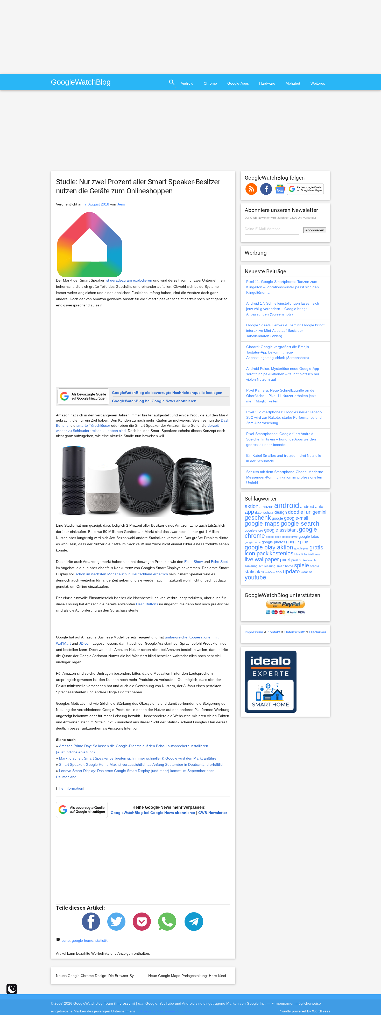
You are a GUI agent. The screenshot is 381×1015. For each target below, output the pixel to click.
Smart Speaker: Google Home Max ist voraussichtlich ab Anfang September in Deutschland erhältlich (141, 764)
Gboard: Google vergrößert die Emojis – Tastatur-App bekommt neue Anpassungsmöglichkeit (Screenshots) (279, 352)
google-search (300, 523)
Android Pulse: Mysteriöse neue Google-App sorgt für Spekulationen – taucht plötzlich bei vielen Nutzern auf (282, 373)
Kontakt (273, 632)
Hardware (267, 83)
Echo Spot (219, 562)
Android (187, 83)
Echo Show (193, 562)
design (280, 512)
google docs (273, 536)
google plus (301, 548)
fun (308, 512)
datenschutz (264, 512)
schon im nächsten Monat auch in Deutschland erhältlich (121, 574)
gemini (319, 512)
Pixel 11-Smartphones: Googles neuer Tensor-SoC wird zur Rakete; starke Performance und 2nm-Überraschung (284, 417)
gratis (316, 547)
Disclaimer (317, 632)
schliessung (267, 566)
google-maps (262, 523)
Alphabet (293, 83)
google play (297, 541)
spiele (301, 565)
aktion (251, 506)
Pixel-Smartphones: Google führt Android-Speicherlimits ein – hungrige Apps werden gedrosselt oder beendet (281, 439)
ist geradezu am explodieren (128, 280)
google (277, 518)
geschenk (258, 517)
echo (66, 940)
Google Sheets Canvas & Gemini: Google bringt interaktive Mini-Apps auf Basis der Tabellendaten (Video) (285, 330)
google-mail (296, 518)
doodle (295, 512)
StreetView (268, 572)
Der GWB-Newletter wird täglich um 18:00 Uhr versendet (280, 217)
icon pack (257, 553)
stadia (314, 566)
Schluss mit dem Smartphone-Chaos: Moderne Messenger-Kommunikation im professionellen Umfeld (284, 477)
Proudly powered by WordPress (304, 1011)
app (249, 512)
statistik (101, 940)
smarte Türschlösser (93, 425)
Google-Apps (238, 83)
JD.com (85, 643)
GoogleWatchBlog (81, 82)
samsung (251, 566)
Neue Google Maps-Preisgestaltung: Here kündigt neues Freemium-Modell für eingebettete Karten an (231, 976)
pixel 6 (296, 560)
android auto (311, 506)
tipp (279, 572)
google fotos (309, 536)
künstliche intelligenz (307, 554)
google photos (273, 542)
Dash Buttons (147, 604)
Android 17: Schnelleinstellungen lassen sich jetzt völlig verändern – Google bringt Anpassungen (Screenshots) (282, 308)
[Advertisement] (43, 36)
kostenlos (281, 553)
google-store (254, 530)
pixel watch (309, 560)
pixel (285, 559)
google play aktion (269, 547)
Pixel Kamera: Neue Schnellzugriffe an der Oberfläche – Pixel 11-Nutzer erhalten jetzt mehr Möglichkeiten (281, 395)
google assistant (281, 530)
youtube (255, 577)
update (291, 571)
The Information (70, 788)
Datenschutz (294, 632)
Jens (121, 204)
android (286, 505)
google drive (290, 536)
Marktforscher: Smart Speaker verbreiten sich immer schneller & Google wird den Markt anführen (138, 758)
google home (82, 940)
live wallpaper (262, 559)
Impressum (254, 632)
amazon (266, 507)
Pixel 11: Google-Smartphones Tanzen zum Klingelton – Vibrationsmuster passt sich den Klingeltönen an (282, 287)
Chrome (210, 83)
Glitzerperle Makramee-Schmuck (163, 1011)
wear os (307, 572)
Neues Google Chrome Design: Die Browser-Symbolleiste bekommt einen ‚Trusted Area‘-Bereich (135, 976)
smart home (285, 566)
